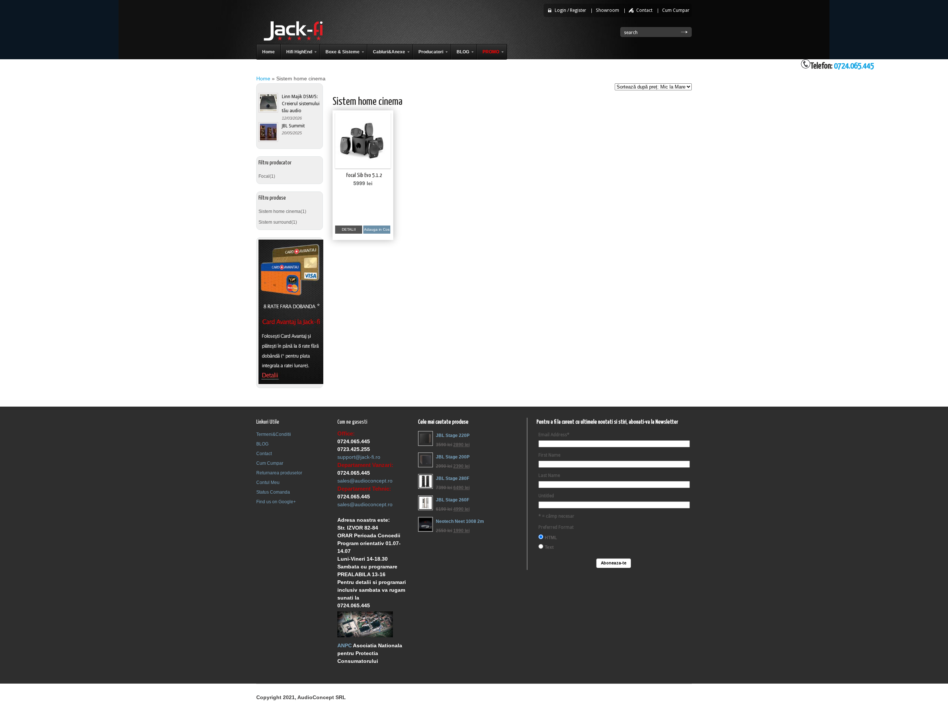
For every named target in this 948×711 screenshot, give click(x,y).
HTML (551, 537)
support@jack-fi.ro (358, 457)
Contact (644, 10)
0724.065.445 (854, 66)
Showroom (607, 10)
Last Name (549, 475)
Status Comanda (273, 492)
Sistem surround (274, 222)
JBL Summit (293, 125)
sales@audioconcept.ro (365, 481)
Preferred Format (556, 527)
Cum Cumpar (676, 10)
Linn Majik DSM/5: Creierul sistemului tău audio (301, 103)
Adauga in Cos (377, 229)
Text (549, 547)
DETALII (349, 229)
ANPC (344, 645)
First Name (549, 455)
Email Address (554, 434)
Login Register (570, 10)
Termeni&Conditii (273, 434)
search (631, 32)
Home (263, 78)
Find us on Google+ (276, 501)
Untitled (546, 495)
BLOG (262, 444)
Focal (264, 176)
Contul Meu (268, 482)
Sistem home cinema (279, 211)
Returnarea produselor (279, 472)
